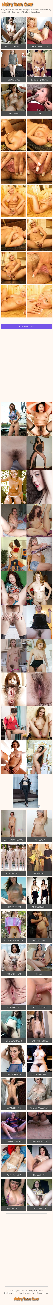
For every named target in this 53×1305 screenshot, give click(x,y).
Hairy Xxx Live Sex (26, 326)
